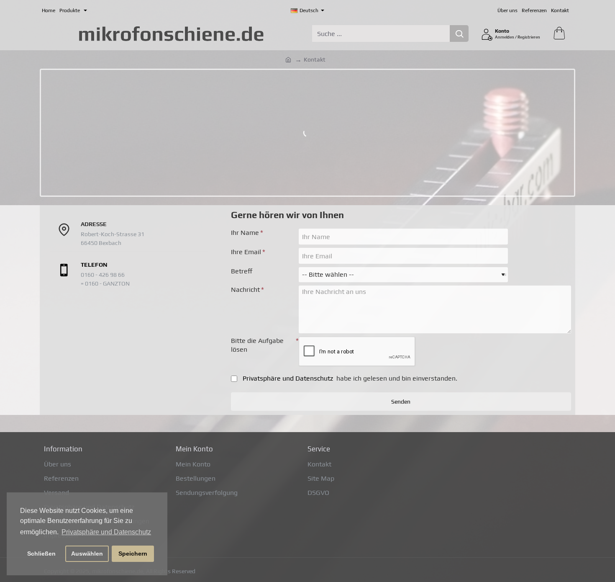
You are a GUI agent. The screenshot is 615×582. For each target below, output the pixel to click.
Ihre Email (246, 252)
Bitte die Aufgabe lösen (257, 345)
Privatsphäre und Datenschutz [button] (106, 532)
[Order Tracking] (91, 10)
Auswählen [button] (87, 553)
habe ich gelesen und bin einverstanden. (350, 378)
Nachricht (245, 290)
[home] (288, 59)
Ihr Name (245, 233)
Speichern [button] (132, 553)
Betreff (242, 271)
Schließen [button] (41, 553)
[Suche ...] (459, 33)
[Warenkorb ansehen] (558, 33)
